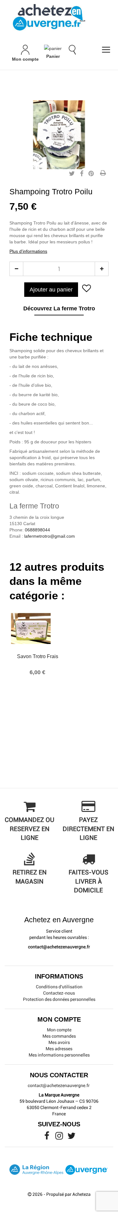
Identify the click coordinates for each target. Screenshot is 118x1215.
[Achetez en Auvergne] (48, 16)
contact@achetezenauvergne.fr (59, 946)
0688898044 (37, 529)
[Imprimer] (103, 173)
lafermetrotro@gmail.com (49, 536)
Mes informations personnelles (59, 1054)
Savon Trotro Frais (37, 656)
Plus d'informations (28, 251)
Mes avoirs (59, 1042)
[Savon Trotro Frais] (37, 628)
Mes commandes (59, 1036)
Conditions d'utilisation (59, 986)
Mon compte (59, 1029)
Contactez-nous (59, 993)
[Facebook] (47, 1137)
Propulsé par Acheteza (68, 1194)
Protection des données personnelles (59, 999)
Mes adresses (59, 1048)
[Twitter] (71, 1137)
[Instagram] (59, 1137)
